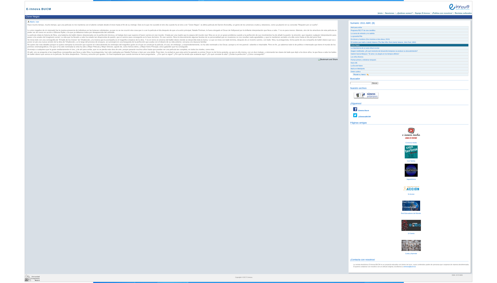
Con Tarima (411, 161)
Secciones (389, 13)
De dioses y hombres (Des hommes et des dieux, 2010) (370, 39)
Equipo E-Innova (422, 13)
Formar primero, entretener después (363, 60)
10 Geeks (411, 233)
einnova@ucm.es (410, 267)
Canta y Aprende (411, 253)
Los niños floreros (357, 57)
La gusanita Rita (356, 36)
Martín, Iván (34, 22)
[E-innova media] (411, 140)
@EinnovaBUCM (364, 117)
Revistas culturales (463, 13)
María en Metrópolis (358, 69)
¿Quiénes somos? (405, 13)
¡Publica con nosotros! (442, 13)
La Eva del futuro (357, 66)
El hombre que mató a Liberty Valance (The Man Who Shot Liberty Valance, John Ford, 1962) (383, 42)
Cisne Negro (355, 45)
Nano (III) (354, 63)
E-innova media (411, 143)
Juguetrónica (411, 179)
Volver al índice (359, 74)
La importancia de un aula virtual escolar (365, 48)
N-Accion (411, 194)
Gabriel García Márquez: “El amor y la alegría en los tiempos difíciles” (375, 54)
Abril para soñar (356, 27)
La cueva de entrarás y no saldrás (363, 33)
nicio (380, 13)
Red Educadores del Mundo (411, 213)
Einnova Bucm (363, 110)
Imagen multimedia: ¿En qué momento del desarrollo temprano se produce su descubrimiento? (384, 51)
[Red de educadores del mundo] (411, 210)
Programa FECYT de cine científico (363, 30)
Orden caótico (356, 72)
